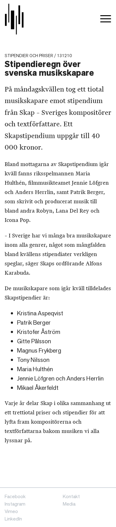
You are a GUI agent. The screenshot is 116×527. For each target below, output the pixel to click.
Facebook (15, 496)
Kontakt (71, 496)
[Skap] (14, 19)
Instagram (15, 504)
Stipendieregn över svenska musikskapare (49, 68)
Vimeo (11, 511)
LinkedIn (13, 519)
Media (69, 504)
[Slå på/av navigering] (105, 19)
